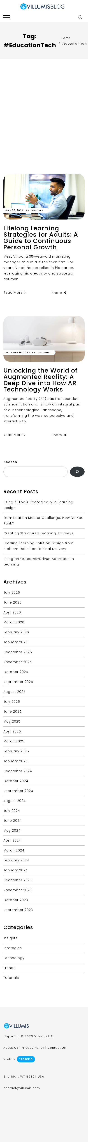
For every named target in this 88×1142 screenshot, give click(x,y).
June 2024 (12, 820)
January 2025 (15, 761)
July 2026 (11, 592)
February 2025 (16, 751)
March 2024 (13, 850)
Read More (13, 292)
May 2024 (12, 830)
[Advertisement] (44, 128)
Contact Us (56, 1048)
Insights (10, 938)
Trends (9, 968)
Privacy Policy (32, 1048)
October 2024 (15, 781)
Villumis (37, 210)
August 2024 (14, 801)
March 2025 (13, 741)
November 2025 (17, 662)
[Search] (77, 472)
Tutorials (11, 977)
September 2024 (18, 791)
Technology (14, 958)
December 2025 (17, 652)
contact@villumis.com (21, 1088)
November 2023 (17, 890)
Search (10, 462)
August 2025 (14, 691)
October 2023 (15, 900)
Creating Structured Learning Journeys (38, 533)
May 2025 (12, 721)
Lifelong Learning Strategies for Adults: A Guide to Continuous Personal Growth (40, 237)
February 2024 (16, 860)
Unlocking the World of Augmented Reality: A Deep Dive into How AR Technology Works (40, 380)
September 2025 (18, 682)
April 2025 (12, 731)
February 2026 (16, 632)
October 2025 (15, 672)
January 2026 (15, 642)
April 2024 (12, 840)
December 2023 (17, 880)
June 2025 (12, 711)
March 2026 (13, 622)
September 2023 (18, 910)
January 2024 (15, 870)
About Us (10, 1048)
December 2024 (17, 771)
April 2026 (12, 612)
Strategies (12, 948)
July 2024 (11, 810)
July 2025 (11, 701)
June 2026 (12, 602)
